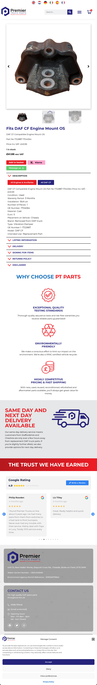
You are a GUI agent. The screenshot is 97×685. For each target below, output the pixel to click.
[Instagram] (24, 625)
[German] (45, 2)
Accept (48, 662)
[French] (63, 2)
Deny (48, 669)
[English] (33, 2)
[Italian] (51, 2)
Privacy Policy (48, 682)
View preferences (48, 676)
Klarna (38, 162)
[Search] (69, 12)
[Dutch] (39, 2)
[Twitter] (17, 625)
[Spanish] (57, 2)
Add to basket (16, 162)
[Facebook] (10, 625)
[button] (93, 639)
